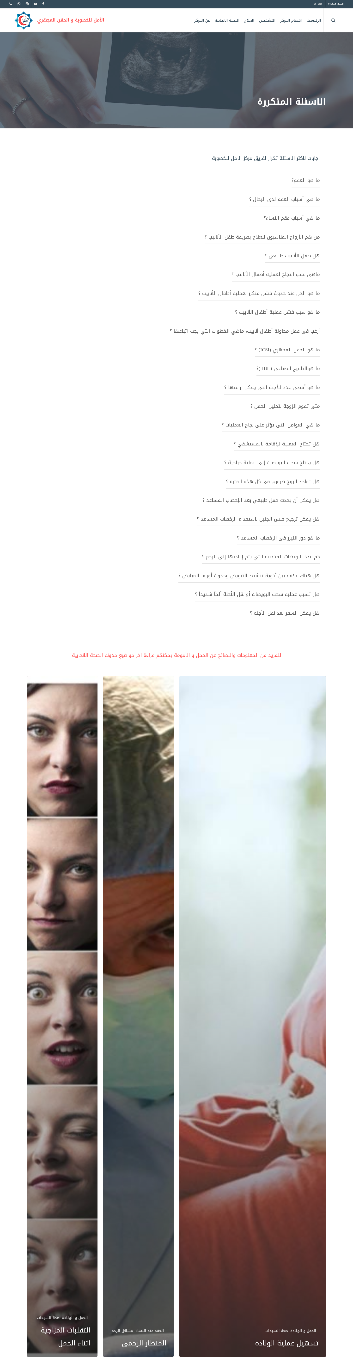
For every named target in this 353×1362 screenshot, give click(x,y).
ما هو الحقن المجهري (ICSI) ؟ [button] (287, 349)
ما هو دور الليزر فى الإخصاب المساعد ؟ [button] (278, 537)
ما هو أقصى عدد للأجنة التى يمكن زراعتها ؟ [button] (272, 387)
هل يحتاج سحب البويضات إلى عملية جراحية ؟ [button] (272, 462)
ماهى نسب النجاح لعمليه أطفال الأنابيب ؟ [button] (276, 274)
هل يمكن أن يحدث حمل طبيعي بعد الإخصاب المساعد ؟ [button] (261, 500)
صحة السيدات (276, 1331)
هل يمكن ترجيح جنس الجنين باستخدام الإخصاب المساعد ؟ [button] (258, 518)
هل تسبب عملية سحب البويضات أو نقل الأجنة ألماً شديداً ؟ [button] (257, 594)
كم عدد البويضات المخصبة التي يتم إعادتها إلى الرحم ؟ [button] (261, 556)
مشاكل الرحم (122, 1331)
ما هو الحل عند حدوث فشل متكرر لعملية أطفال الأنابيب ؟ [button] (259, 293)
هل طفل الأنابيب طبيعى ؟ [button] (292, 255)
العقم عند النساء (149, 1331)
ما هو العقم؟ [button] (306, 180)
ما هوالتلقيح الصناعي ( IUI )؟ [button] (288, 368)
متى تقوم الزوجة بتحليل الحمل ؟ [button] (285, 406)
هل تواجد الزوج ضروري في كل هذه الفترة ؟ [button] (273, 481)
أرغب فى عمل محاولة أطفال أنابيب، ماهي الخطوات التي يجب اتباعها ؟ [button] (245, 331)
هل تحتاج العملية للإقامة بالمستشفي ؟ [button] (277, 443)
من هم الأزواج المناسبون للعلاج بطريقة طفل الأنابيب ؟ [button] (262, 236)
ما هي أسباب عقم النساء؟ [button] (292, 217)
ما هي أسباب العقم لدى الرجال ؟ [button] (284, 199)
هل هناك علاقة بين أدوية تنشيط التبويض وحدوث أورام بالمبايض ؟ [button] (249, 575)
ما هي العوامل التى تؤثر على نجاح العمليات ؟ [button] (271, 424)
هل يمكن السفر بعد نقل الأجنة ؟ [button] (285, 613)
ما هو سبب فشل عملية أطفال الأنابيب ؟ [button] (277, 312)
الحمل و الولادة (303, 1331)
